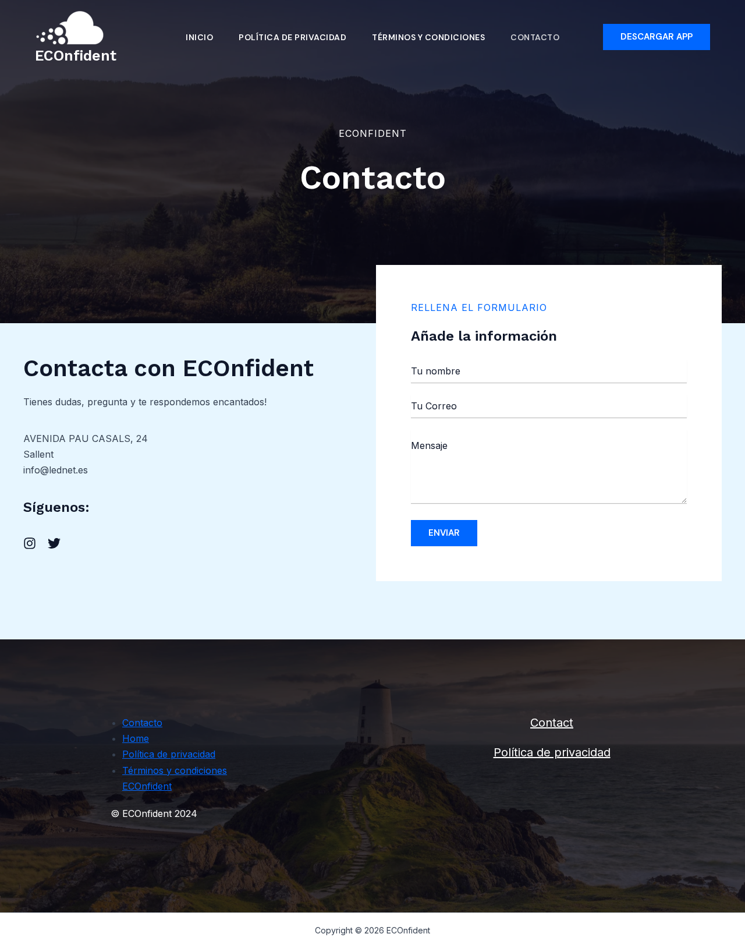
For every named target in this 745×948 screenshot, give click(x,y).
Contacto (534, 37)
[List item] (29, 543)
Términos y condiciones (428, 37)
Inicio (199, 37)
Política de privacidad (292, 37)
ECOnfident (75, 55)
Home (135, 738)
